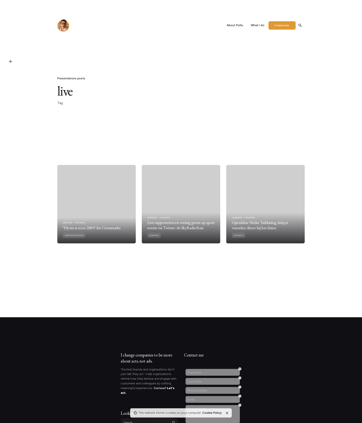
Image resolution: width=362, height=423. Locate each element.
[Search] (300, 25)
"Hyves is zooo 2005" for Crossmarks (91, 228)
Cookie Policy (212, 413)
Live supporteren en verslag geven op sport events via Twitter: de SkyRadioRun (180, 225)
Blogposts (154, 235)
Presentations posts (71, 78)
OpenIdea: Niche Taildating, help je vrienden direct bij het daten (260, 225)
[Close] (227, 413)
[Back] (10, 61)
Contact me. (282, 25)
